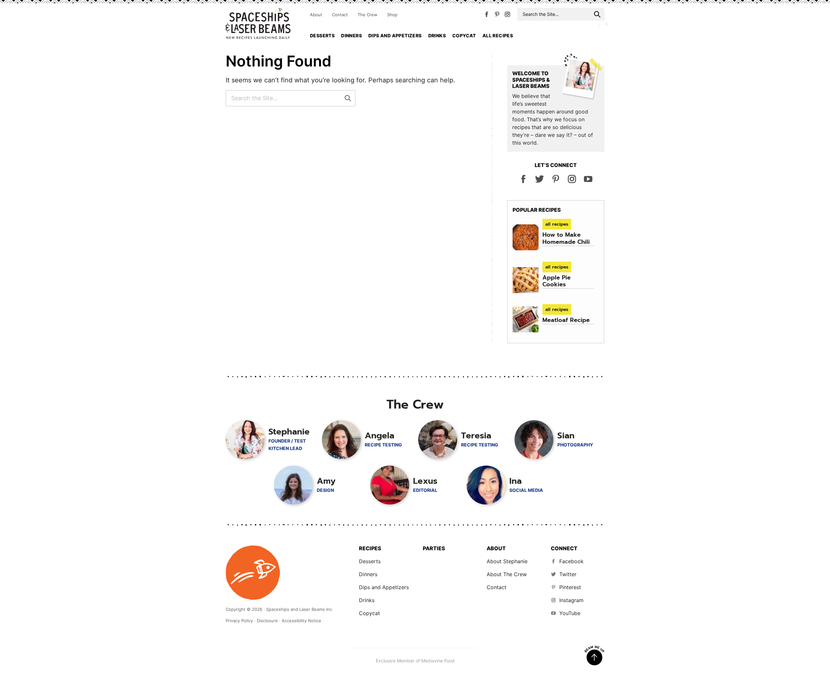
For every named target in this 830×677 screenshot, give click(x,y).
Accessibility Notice (301, 620)
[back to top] (594, 656)
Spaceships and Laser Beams (258, 23)
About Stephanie (507, 561)
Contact (340, 14)
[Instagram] (507, 15)
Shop (392, 14)
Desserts (322, 35)
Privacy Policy (239, 620)
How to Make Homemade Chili (566, 238)
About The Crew (507, 574)
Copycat (464, 35)
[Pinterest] (497, 15)
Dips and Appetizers (395, 35)
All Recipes (497, 35)
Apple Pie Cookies (556, 281)
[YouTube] (588, 181)
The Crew (367, 14)
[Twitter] (539, 181)
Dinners (351, 35)
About (316, 14)
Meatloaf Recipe (566, 320)
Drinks (437, 35)
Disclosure (267, 620)
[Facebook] (486, 15)
